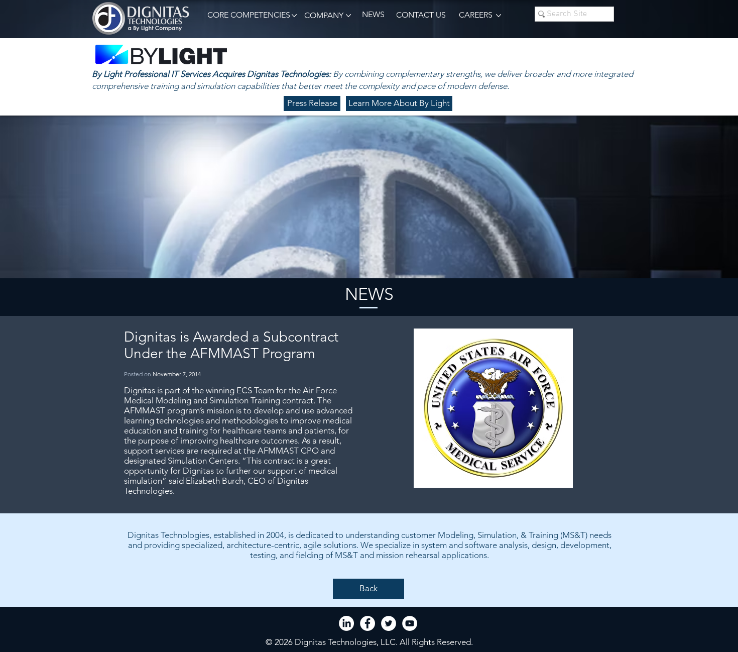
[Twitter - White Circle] (388, 623)
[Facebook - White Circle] (367, 623)
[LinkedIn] (346, 623)
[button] (247, 15)
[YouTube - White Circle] (409, 623)
